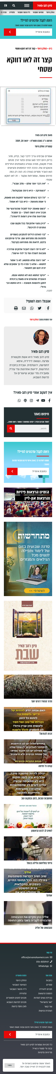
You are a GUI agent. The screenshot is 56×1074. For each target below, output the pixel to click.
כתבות (49, 980)
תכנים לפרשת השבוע (16, 1002)
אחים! (49, 895)
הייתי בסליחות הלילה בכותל (39, 863)
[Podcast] (25, 399)
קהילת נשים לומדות (43, 997)
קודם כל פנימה (45, 766)
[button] (27, 5)
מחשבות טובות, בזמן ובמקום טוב (36, 798)
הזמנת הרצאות (45, 993)
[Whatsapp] (19, 399)
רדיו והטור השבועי (24, 12)
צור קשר (48, 1006)
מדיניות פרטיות (45, 1052)
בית (50, 48)
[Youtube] (43, 399)
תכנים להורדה (45, 989)
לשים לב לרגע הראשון (41, 831)
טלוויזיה (12, 12)
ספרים (49, 984)
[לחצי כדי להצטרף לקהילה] (28, 559)
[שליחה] (10, 32)
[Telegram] (37, 399)
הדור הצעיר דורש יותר (41, 701)
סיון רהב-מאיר (44, 5)
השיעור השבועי (38, 12)
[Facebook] (49, 399)
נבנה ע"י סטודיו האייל (42, 1048)
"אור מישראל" (46, 1002)
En (5, 6)
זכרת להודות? (45, 734)
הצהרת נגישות (45, 1010)
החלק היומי (50, 12)
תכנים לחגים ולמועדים (16, 997)
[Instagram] (31, 399)
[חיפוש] (11, 428)
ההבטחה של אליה (43, 928)
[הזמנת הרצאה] (28, 502)
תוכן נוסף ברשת (19, 1006)
